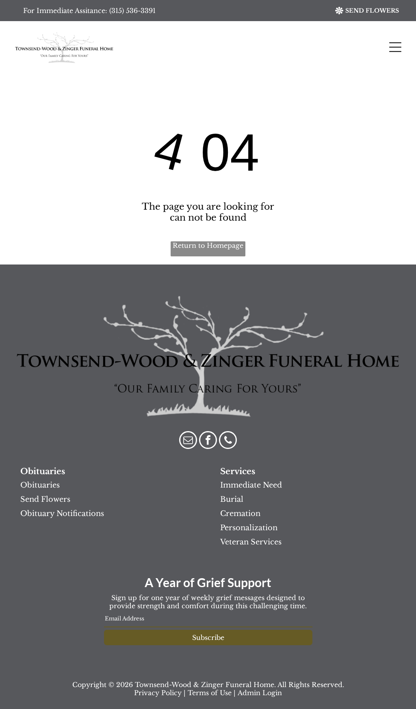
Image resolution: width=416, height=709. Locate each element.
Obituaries (40, 485)
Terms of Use (210, 693)
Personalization (248, 527)
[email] (188, 441)
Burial (231, 499)
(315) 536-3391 (132, 11)
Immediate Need (251, 485)
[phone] (228, 441)
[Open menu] (395, 47)
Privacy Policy (158, 693)
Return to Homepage (208, 245)
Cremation (240, 513)
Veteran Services (251, 542)
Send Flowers (45, 499)
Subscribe (208, 637)
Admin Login (260, 693)
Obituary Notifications (62, 513)
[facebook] (208, 441)
